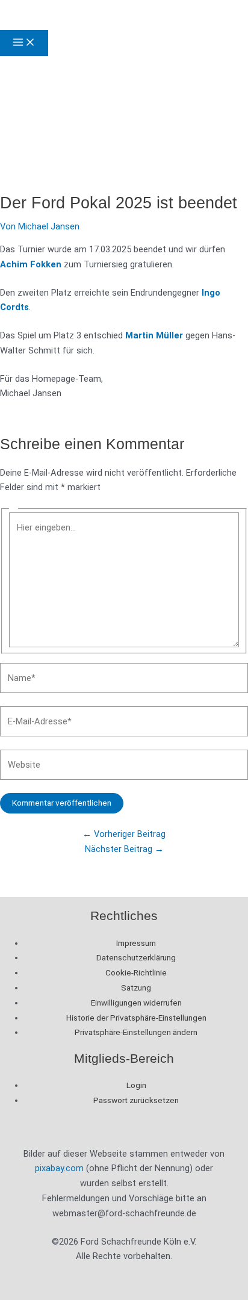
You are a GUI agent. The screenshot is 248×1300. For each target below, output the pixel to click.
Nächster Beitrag (124, 849)
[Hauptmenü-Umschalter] (24, 43)
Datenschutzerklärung (136, 957)
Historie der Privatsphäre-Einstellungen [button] (136, 1017)
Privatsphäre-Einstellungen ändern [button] (136, 1032)
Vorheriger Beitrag (124, 834)
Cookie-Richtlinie (136, 972)
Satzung (136, 987)
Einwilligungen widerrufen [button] (136, 1002)
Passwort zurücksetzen (136, 1100)
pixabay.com (59, 1168)
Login (136, 1085)
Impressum (136, 943)
